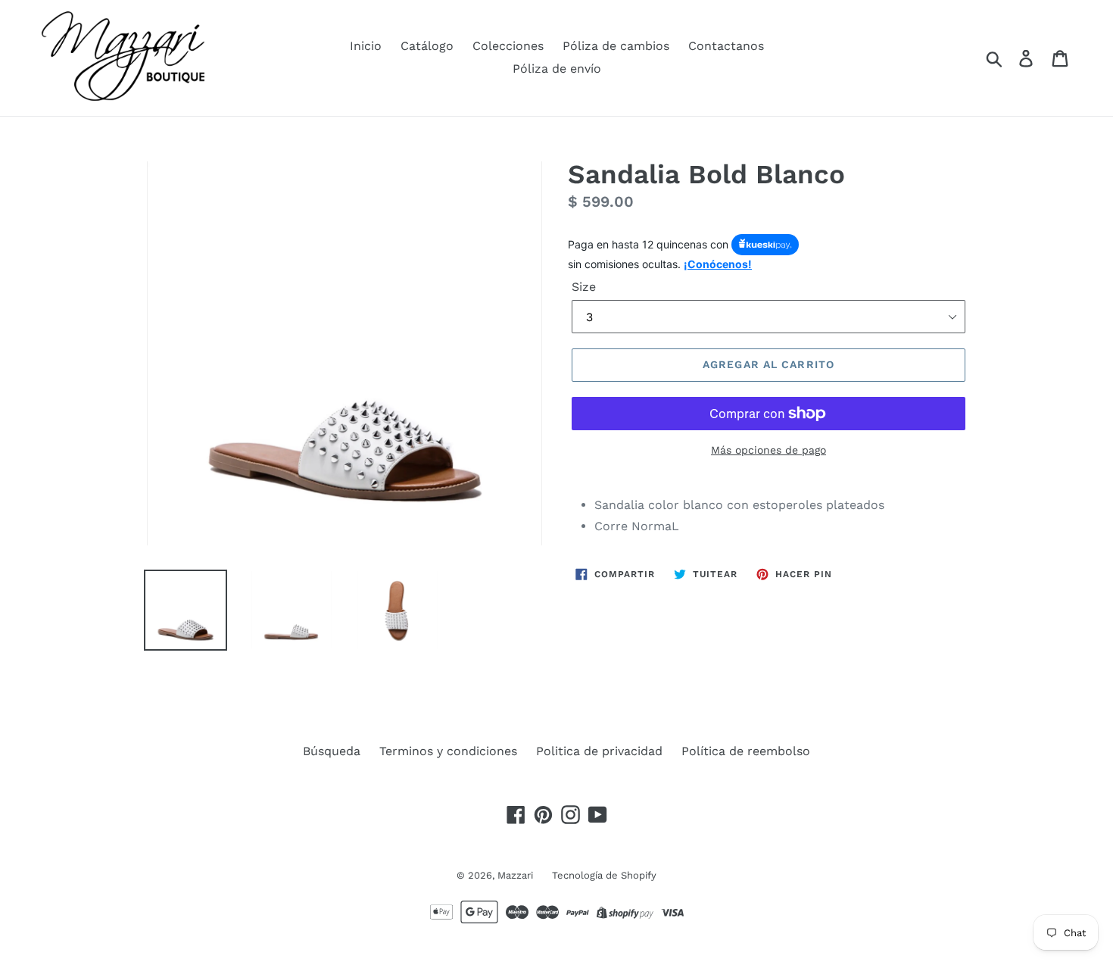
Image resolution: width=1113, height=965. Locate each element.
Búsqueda (331, 751)
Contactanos (726, 46)
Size (584, 287)
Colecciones (508, 46)
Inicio (366, 46)
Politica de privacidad (599, 751)
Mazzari (515, 875)
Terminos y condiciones (448, 751)
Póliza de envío (557, 68)
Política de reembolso (745, 751)
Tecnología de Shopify (604, 875)
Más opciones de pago (768, 450)
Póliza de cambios (616, 46)
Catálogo (427, 46)
